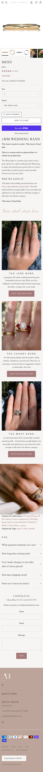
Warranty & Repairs (22, 750)
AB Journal (5, 747)
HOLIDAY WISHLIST (27, 522)
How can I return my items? (15, 583)
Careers (20, 747)
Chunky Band (24, 186)
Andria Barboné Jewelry (13, 764)
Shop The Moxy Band (21, 454)
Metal (4, 100)
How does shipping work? (14, 575)
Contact (13, 747)
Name (21, 611)
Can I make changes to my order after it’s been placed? (18, 564)
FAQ (26, 747)
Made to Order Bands (10, 525)
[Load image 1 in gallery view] (21, 26)
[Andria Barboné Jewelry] (19, 2)
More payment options (21, 133)
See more (23, 526)
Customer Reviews (7, 750)
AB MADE (6, 75)
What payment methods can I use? (19, 544)
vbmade (32, 528)
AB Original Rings (29, 516)
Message (21, 635)
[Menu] (2, 2)
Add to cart (21, 120)
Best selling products (10, 519)
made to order (22, 528)
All (38, 516)
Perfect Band (7, 186)
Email (21, 623)
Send (21, 656)
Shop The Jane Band (21, 293)
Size (3, 89)
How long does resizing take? (16, 553)
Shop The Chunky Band (21, 374)
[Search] (7, 2)
